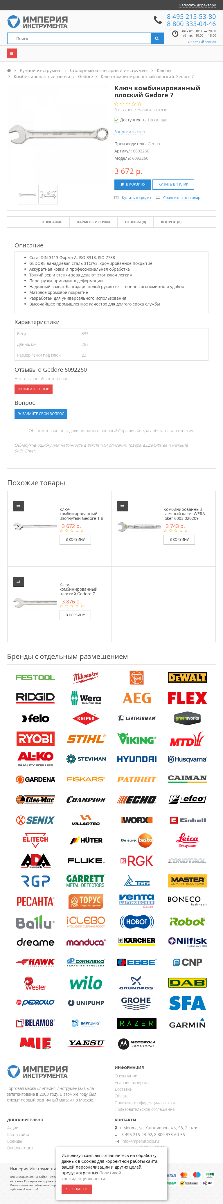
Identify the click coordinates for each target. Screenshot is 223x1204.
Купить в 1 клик (173, 184)
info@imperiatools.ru (140, 1141)
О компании (126, 1076)
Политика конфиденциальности (145, 1102)
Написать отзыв (152, 109)
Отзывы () (135, 222)
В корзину (135, 184)
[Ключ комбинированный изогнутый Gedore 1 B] (39, 526)
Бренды (14, 1141)
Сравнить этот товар (181, 197)
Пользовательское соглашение (145, 1109)
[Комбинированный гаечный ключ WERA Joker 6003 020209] (143, 526)
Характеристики (93, 222)
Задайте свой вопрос (42, 413)
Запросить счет (130, 131)
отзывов (124, 109)
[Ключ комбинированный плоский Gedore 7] (27, 195)
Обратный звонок (202, 41)
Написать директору (197, 5)
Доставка (123, 1089)
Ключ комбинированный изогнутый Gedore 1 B (81, 513)
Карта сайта (18, 1134)
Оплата (121, 1096)
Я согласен (76, 1189)
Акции (12, 1128)
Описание (52, 222)
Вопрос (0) (171, 222)
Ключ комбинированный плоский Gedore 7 (79, 589)
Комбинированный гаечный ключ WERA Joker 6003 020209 (184, 513)
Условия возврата (131, 1082)
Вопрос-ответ (20, 1148)
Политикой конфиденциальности (91, 1175)
